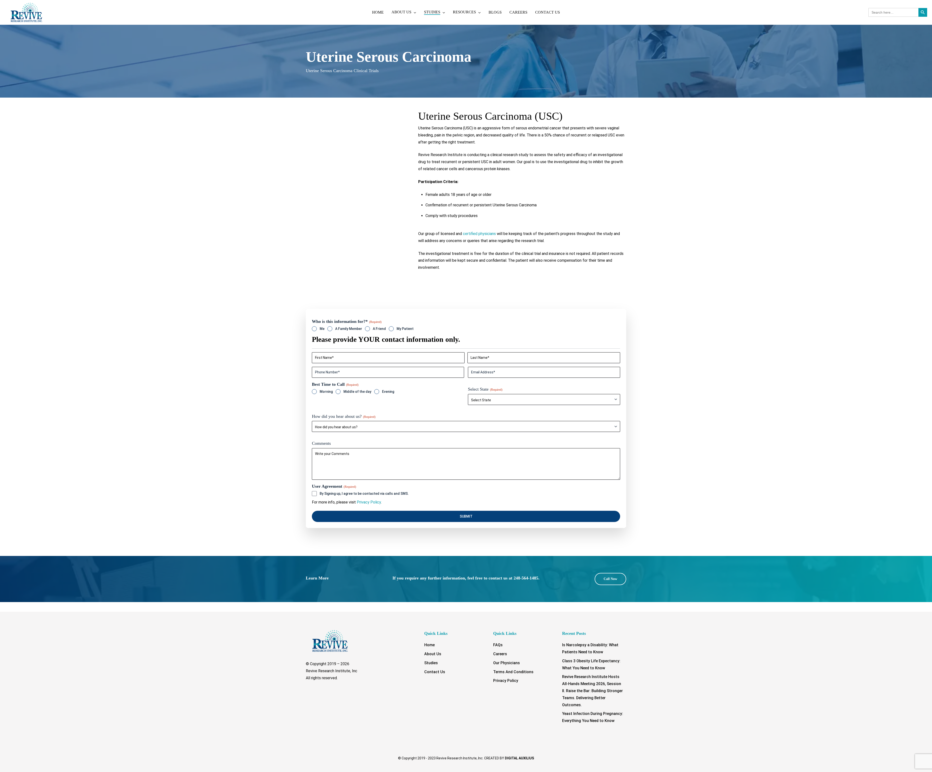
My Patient (405, 329)
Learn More (317, 578)
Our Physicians (506, 663)
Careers (500, 654)
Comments (321, 443)
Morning (326, 392)
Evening (388, 392)
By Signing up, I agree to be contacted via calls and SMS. (364, 493)
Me (322, 329)
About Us (432, 654)
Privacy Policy (369, 502)
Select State (485, 389)
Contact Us (434, 672)
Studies (431, 663)
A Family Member (348, 329)
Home (429, 645)
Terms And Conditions (513, 672)
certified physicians (479, 233)
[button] (610, 579)
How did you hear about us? (343, 416)
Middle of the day (357, 392)
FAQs (498, 645)
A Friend (379, 329)
